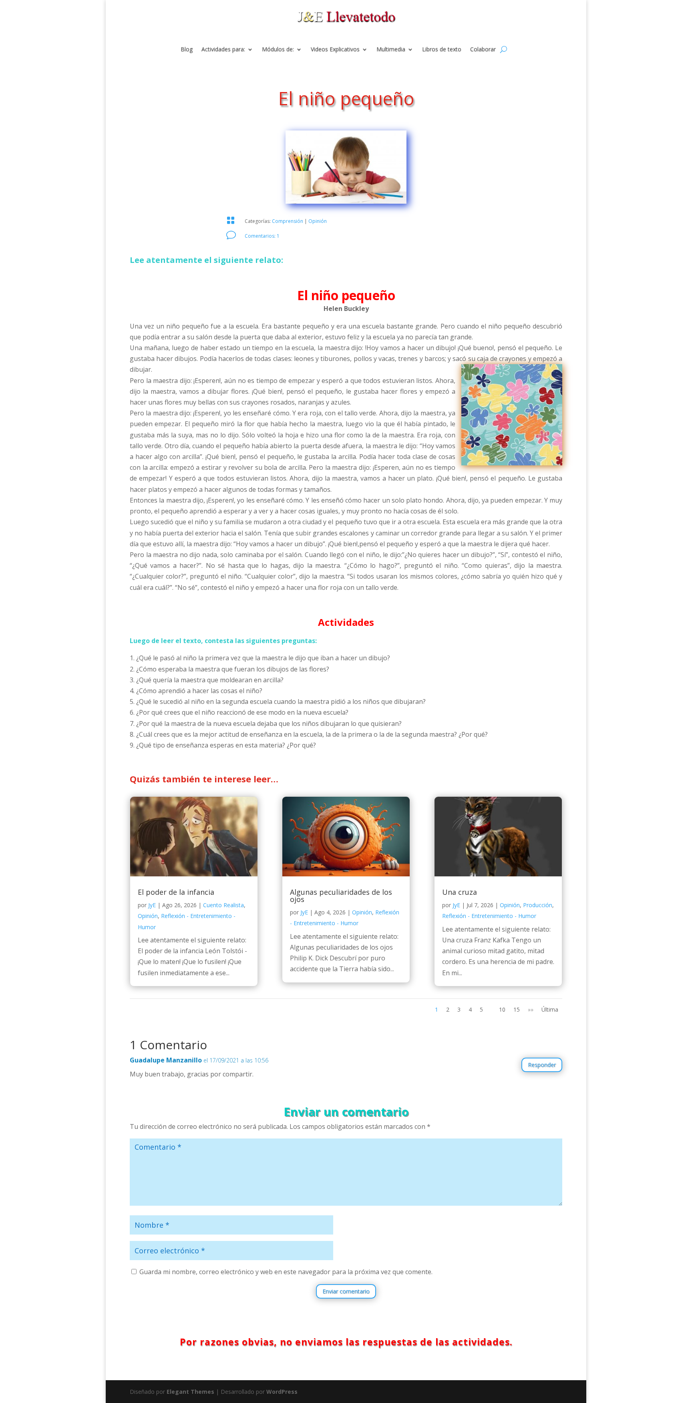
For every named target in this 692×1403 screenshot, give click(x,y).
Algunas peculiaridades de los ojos (341, 895)
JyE (152, 905)
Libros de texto (441, 49)
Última (549, 1009)
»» (530, 1009)
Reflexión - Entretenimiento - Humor (489, 916)
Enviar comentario (346, 1291)
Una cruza (459, 892)
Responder (542, 1064)
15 (516, 1009)
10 (502, 1009)
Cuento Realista (223, 905)
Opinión (317, 221)
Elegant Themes (190, 1391)
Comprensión (287, 221)
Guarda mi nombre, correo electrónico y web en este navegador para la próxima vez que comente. (285, 1271)
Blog (187, 49)
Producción (537, 905)
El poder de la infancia (176, 892)
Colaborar (483, 49)
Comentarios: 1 (262, 235)
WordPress (282, 1391)
